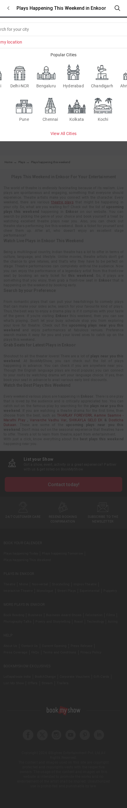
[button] (8, 8)
